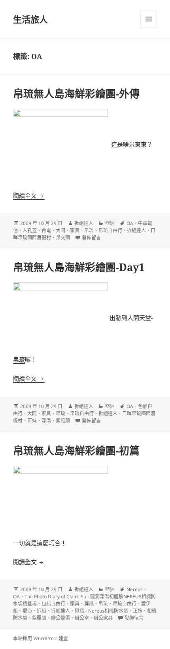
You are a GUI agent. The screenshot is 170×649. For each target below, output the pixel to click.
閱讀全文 (29, 195)
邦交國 (63, 237)
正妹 (32, 420)
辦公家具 (103, 618)
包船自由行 (53, 603)
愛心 (27, 610)
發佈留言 (91, 237)
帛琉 (89, 230)
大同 (60, 230)
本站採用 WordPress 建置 (40, 638)
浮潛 (46, 420)
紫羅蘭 (63, 420)
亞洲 (110, 223)
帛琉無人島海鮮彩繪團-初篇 (76, 450)
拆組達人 (83, 223)
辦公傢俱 (60, 618)
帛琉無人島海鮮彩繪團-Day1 (79, 267)
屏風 (89, 603)
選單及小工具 (148, 19)
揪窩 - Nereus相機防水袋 (101, 610)
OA (130, 223)
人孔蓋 (30, 230)
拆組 (41, 610)
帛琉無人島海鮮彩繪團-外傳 (76, 93)
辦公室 (82, 618)
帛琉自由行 (110, 230)
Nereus (135, 589)
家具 (74, 230)
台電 (46, 230)
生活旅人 (30, 19)
